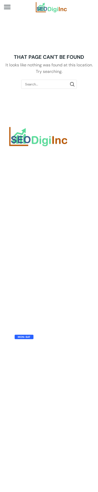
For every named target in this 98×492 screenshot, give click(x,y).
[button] (7, 7)
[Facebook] (10, 402)
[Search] (72, 84)
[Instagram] (20, 402)
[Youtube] (41, 402)
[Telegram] (52, 402)
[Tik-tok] (31, 402)
